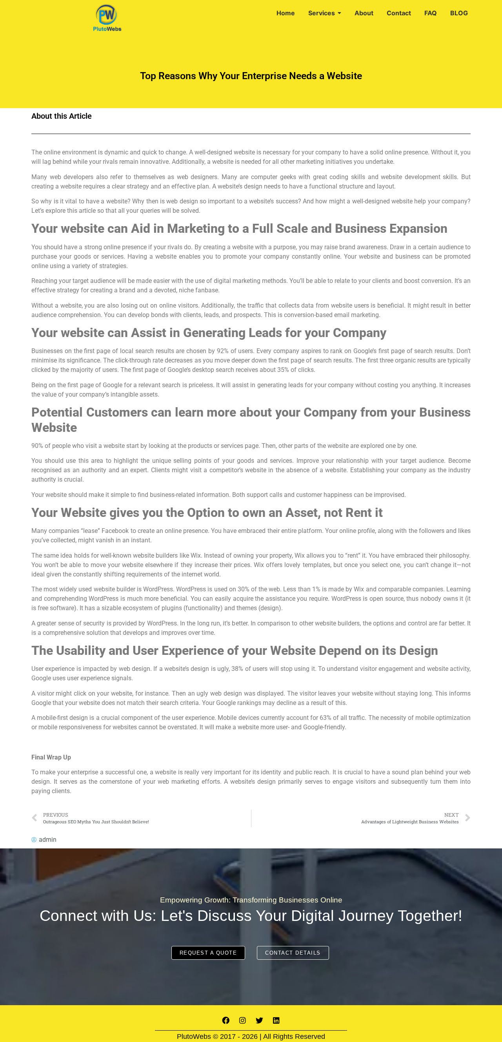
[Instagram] (242, 1020)
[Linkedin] (276, 1020)
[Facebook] (225, 1020)
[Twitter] (259, 1020)
